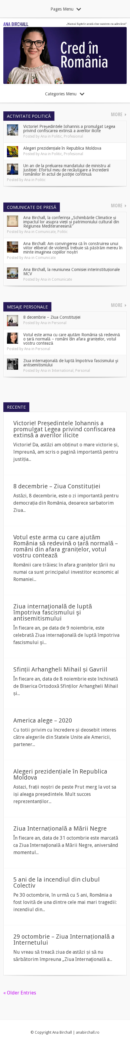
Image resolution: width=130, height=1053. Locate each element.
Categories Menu (60, 93)
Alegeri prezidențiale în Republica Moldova (62, 148)
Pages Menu (61, 9)
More (116, 114)
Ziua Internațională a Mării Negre (60, 828)
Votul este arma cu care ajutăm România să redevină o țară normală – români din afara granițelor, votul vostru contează (71, 339)
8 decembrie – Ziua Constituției (51, 317)
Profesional (73, 136)
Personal (59, 323)
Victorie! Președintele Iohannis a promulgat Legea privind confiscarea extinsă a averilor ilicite (69, 128)
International (62, 371)
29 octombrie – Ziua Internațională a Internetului (64, 939)
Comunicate (45, 232)
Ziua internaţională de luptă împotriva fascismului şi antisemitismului (70, 362)
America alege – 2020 (42, 720)
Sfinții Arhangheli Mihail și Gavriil (60, 669)
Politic (57, 136)
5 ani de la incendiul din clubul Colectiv (56, 882)
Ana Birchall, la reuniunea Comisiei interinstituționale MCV (71, 271)
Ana (44, 136)
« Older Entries (19, 993)
